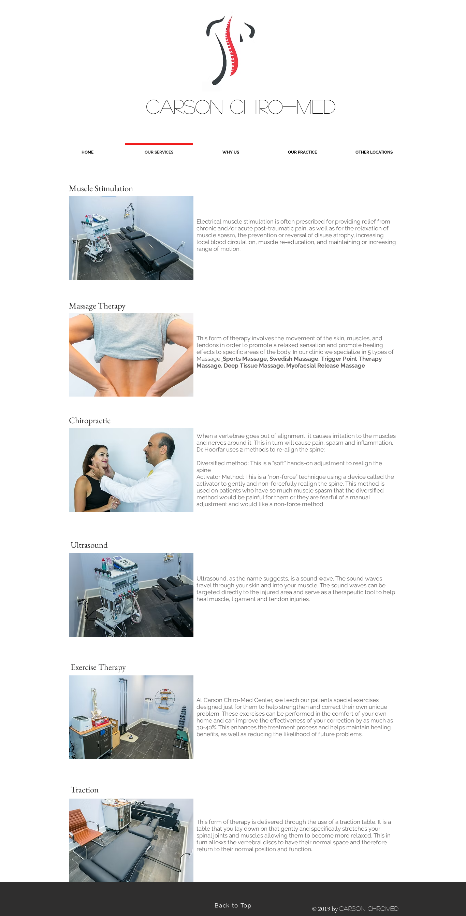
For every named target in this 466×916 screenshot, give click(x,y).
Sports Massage (245, 358)
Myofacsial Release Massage (325, 365)
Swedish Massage (294, 358)
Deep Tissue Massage (253, 365)
